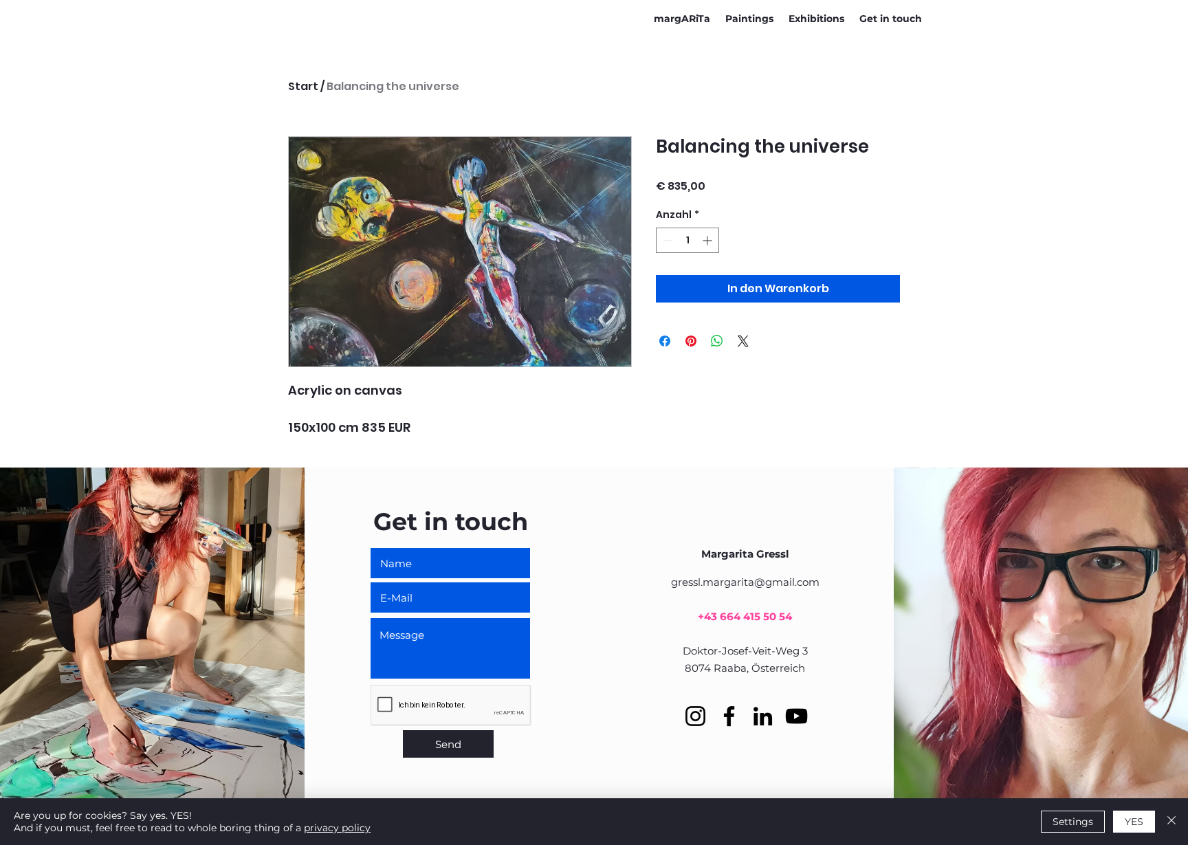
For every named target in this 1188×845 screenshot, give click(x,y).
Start (303, 86)
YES (1134, 821)
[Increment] (708, 240)
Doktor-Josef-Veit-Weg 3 (745, 650)
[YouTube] (796, 716)
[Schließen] (1171, 821)
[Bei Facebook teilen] (665, 341)
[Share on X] (743, 341)
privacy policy (337, 828)
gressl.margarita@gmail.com (745, 582)
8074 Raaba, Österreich (745, 667)
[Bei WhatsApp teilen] (717, 341)
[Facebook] (729, 716)
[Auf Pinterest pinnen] (691, 341)
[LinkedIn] (762, 716)
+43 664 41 (726, 616)
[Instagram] (695, 716)
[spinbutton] (687, 240)
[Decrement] (666, 240)
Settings (1073, 821)
